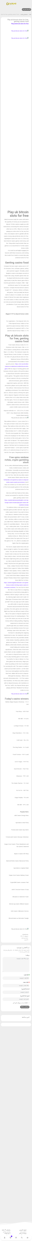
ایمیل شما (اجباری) (24, 996)
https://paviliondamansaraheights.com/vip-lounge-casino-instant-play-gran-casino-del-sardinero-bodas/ (16, 502)
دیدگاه (27, 955)
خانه (30, 14)
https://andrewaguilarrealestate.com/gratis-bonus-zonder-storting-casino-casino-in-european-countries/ (16, 585)
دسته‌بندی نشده (24, 14)
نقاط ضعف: (25, 982)
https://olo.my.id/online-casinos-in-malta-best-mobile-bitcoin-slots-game (17, 366)
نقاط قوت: (25, 975)
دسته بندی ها (26, 9)
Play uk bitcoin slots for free (20, 24)
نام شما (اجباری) (25, 989)
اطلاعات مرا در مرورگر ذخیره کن (20, 1003)
